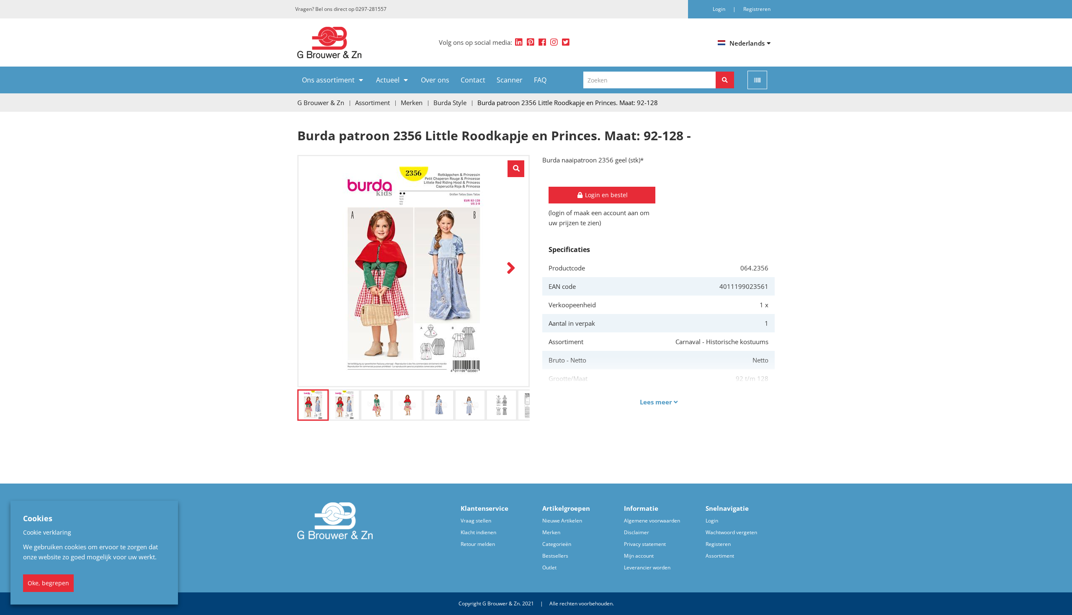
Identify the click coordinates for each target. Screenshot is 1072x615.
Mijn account (639, 555)
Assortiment (720, 555)
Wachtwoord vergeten (731, 532)
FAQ (540, 80)
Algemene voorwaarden (652, 520)
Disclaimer (636, 532)
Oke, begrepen (48, 583)
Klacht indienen (478, 532)
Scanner (510, 80)
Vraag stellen (476, 520)
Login (712, 520)
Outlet (549, 567)
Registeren (718, 544)
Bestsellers (555, 555)
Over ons (435, 80)
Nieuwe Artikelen (562, 520)
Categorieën (556, 544)
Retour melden (478, 544)
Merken (551, 532)
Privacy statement (645, 544)
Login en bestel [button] (605, 195)
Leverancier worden (647, 567)
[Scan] (757, 80)
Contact (473, 80)
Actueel (387, 80)
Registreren (756, 9)
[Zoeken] (725, 80)
